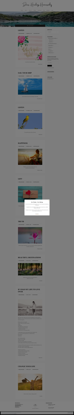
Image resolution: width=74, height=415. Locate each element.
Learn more (37, 213)
